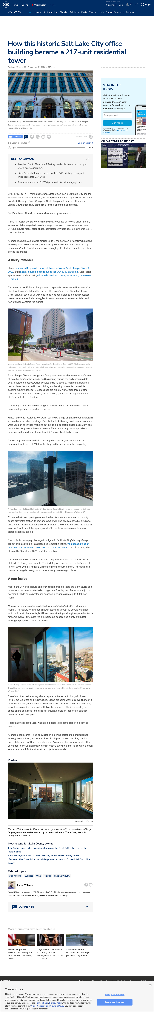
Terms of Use (120, 130)
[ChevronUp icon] (88, 159)
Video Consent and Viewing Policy (47, 1006)
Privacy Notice (107, 132)
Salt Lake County (62, 875)
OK (150, 985)
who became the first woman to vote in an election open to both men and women (48, 545)
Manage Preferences (114, 994)
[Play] (9, 147)
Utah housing (15, 875)
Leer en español (85, 143)
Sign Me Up (117, 122)
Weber (93, 12)
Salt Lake (74, 12)
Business (29, 875)
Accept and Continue (115, 1002)
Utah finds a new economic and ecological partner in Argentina (78, 952)
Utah (101, 12)
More (129, 12)
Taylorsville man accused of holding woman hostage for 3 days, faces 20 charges (50, 954)
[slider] (17, 147)
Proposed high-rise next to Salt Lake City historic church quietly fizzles (43, 855)
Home (38, 12)
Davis (84, 12)
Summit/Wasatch (115, 12)
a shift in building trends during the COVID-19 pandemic (49, 271)
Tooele (63, 12)
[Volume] (13, 147)
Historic (47, 875)
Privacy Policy (55, 1003)
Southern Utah (50, 12)
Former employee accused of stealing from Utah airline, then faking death (20, 954)
